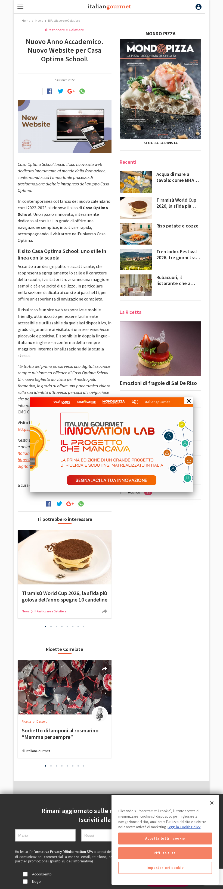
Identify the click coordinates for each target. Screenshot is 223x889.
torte (140, 492)
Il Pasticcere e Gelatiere (64, 20)
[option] (65, 574)
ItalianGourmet (38, 750)
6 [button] (73, 626)
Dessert (41, 721)
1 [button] (45, 626)
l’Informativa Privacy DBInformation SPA (61, 851)
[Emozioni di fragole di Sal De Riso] (160, 348)
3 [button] (56, 626)
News (39, 20)
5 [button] (67, 626)
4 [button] (62, 626)
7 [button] (78, 626)
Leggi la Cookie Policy (184, 827)
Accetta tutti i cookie (165, 838)
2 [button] (51, 626)
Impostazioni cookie (165, 867)
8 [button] (83, 626)
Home (26, 20)
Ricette (27, 721)
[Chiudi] (212, 803)
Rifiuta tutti (165, 853)
